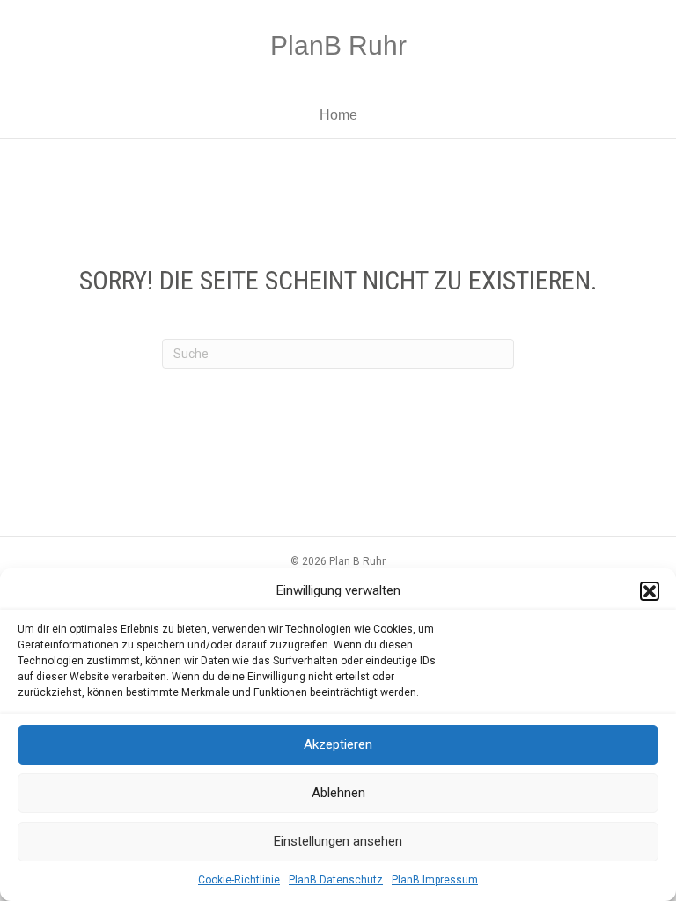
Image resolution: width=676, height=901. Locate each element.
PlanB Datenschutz (336, 880)
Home (338, 114)
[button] (649, 591)
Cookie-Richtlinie (239, 880)
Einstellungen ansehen (338, 841)
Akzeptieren (338, 744)
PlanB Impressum (435, 880)
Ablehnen (338, 793)
